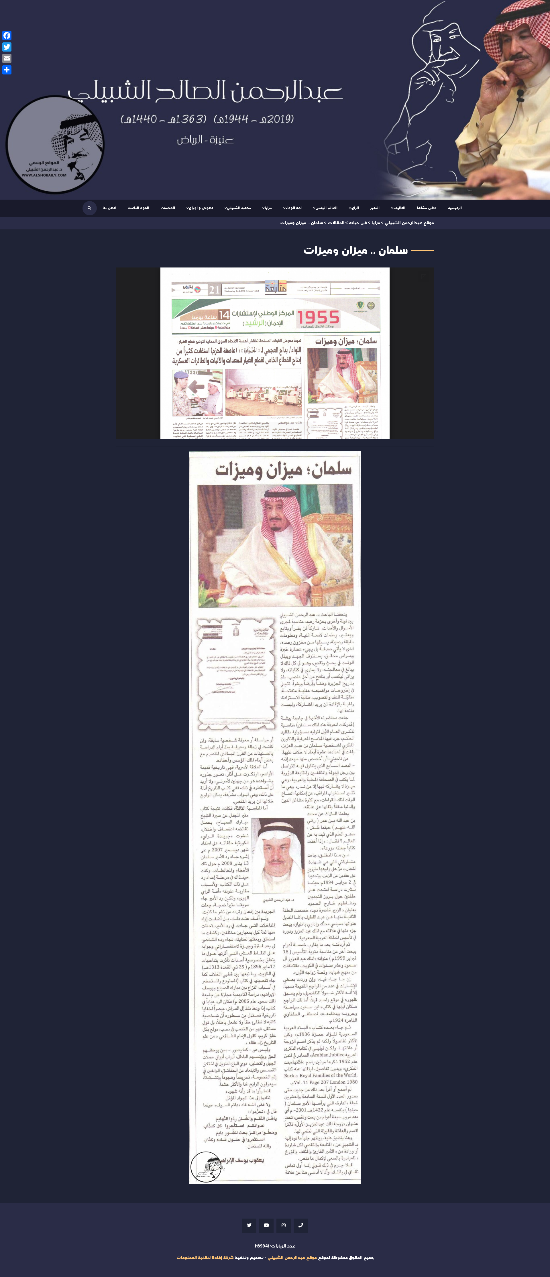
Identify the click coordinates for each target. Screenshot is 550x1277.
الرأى (355, 208)
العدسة (169, 208)
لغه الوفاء (294, 208)
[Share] (7, 70)
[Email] (7, 58)
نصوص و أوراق (201, 208)
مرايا (268, 208)
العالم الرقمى (326, 208)
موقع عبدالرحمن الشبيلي (292, 1258)
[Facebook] (7, 35)
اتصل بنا (109, 208)
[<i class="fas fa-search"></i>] (89, 208)
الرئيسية (455, 208)
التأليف (399, 208)
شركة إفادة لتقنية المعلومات (205, 1258)
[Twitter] (7, 47)
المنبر (375, 208)
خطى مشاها (427, 208)
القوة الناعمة (138, 208)
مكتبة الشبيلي (239, 208)
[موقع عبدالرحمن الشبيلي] (275, 100)
